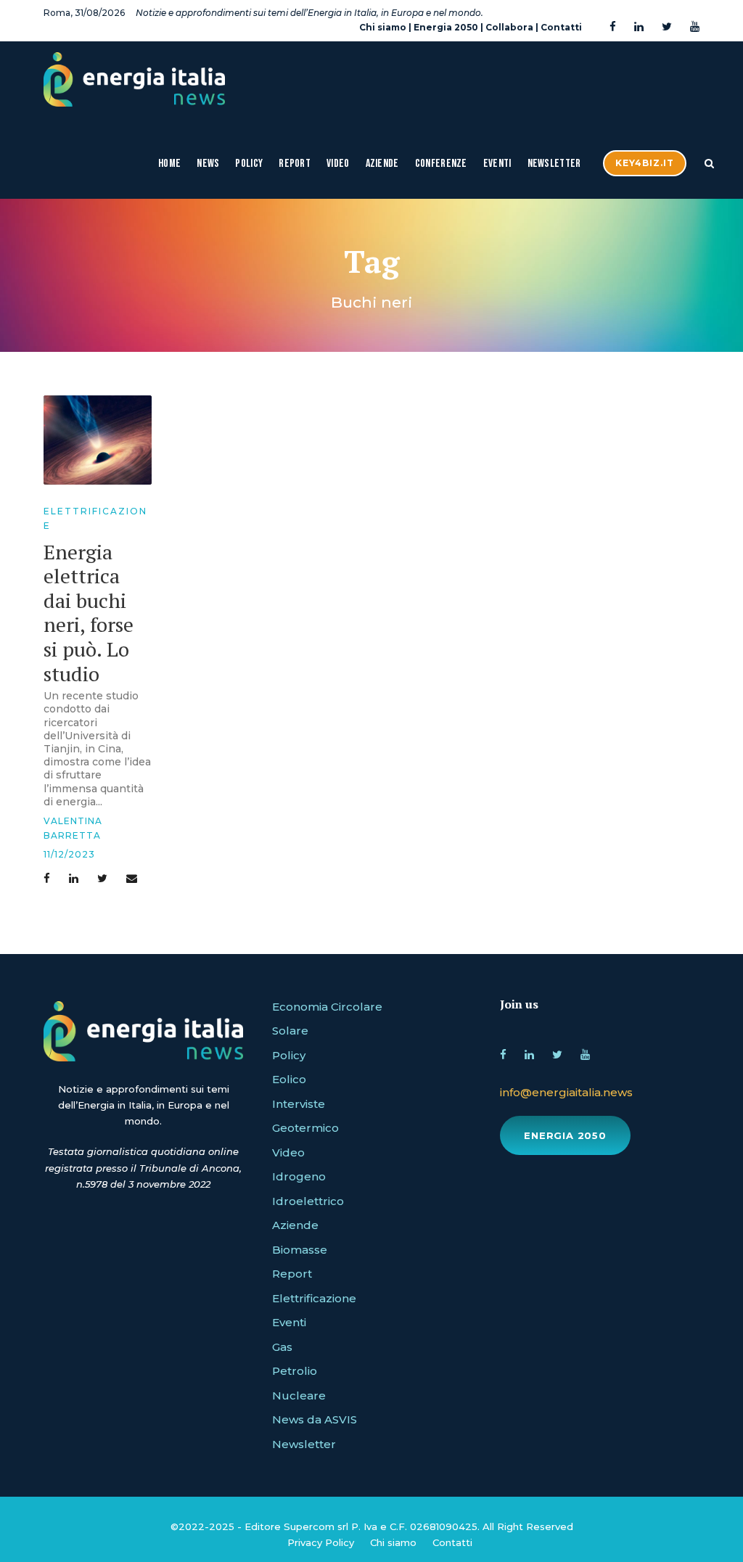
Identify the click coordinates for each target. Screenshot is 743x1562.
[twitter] (667, 27)
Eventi (497, 163)
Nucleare (299, 1395)
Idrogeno (299, 1176)
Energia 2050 (446, 27)
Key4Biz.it (644, 162)
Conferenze (441, 163)
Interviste (298, 1104)
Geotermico (305, 1128)
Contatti (561, 27)
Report (295, 163)
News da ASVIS (314, 1419)
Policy (249, 163)
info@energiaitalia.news (566, 1092)
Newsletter (554, 163)
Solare (290, 1030)
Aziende (382, 163)
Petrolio (294, 1371)
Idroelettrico (308, 1201)
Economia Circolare (327, 1007)
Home (169, 163)
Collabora (509, 27)
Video (338, 163)
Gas (282, 1347)
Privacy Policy (320, 1542)
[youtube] (694, 27)
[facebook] (612, 27)
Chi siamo (382, 27)
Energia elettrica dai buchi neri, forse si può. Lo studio (89, 612)
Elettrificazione (314, 1298)
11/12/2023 (69, 854)
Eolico (289, 1079)
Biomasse (299, 1250)
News (208, 163)
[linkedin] (639, 27)
